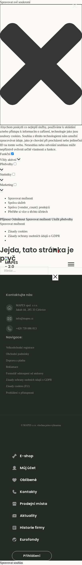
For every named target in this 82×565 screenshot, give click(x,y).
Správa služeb (16, 202)
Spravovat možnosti (20, 198)
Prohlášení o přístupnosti (20, 392)
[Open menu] (71, 264)
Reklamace (12, 366)
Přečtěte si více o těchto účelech (28, 211)
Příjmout (5, 219)
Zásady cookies (17, 231)
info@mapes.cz (24, 318)
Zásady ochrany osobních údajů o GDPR (34, 236)
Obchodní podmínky (17, 353)
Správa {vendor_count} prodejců (29, 207)
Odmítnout (18, 219)
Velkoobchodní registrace (20, 347)
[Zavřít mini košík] (55, 277)
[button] (41, 64)
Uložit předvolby (62, 219)
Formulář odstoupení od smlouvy (24, 373)
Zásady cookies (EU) (18, 386)
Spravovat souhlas (11, 562)
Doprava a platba (15, 360)
